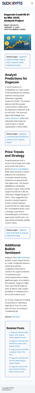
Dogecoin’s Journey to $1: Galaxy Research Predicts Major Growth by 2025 (18, 369)
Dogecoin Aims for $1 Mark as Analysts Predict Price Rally (17, 233)
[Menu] (32, 3)
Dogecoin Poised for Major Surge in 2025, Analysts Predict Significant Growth (18, 335)
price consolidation (20, 169)
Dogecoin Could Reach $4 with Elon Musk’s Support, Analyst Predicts (18, 360)
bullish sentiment (23, 258)
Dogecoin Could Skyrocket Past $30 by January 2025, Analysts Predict (18, 343)
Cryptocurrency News (14, 29)
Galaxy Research (12, 118)
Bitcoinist (16, 317)
